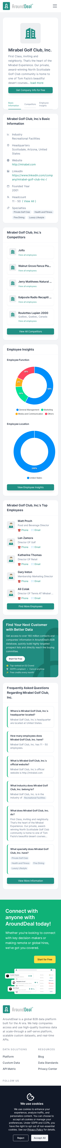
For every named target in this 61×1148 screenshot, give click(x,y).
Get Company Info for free (30, 90)
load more (36, 82)
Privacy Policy (35, 1129)
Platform (8, 1056)
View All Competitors (30, 331)
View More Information (30, 880)
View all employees (27, 255)
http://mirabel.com (24, 164)
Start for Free (15, 658)
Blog (41, 1056)
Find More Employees (30, 606)
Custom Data (11, 1062)
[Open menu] (55, 6)
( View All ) (29, 201)
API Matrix (9, 1069)
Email (35, 530)
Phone (23, 530)
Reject (20, 1137)
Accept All (39, 1137)
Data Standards (48, 1062)
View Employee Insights (30, 487)
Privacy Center (47, 1069)
